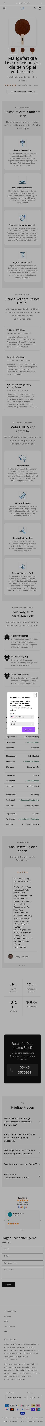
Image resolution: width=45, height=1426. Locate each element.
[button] (35, 695)
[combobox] (17, 717)
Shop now (28, 730)
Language (13, 721)
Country (12, 714)
